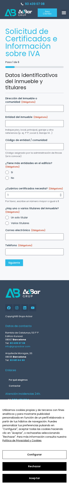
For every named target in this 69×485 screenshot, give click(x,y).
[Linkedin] (24, 307)
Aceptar (34, 478)
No (12, 178)
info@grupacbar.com (17, 346)
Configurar (34, 454)
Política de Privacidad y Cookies (21, 440)
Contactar (14, 385)
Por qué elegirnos (18, 379)
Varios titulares (20, 223)
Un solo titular (19, 217)
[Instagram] (16, 307)
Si (12, 172)
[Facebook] (8, 307)
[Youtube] (32, 307)
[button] (64, 12)
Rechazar (34, 466)
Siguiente (14, 262)
